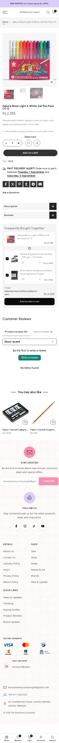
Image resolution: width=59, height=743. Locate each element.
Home (5, 22)
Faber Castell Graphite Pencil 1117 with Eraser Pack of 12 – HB (43, 429)
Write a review (29, 357)
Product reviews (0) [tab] (16, 331)
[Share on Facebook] (5, 184)
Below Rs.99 (38, 569)
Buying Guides (11, 609)
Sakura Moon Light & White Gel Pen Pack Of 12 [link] (33, 237)
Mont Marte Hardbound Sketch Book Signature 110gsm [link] (36, 272)
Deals (34, 563)
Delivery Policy (11, 563)
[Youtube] (42, 526)
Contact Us (9, 557)
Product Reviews (12, 615)
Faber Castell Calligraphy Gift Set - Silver (15, 429)
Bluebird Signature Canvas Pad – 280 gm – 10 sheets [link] (36, 256)
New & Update (39, 582)
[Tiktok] (34, 526)
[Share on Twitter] (12, 184)
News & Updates (12, 597)
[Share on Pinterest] (19, 184)
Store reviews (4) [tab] (43, 331)
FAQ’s (6, 569)
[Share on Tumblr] (26, 184)
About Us (8, 551)
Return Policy (10, 582)
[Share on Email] (40, 184)
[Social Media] (16, 526)
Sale (33, 551)
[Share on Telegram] (33, 184)
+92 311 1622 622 (17, 694)
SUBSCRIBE (48, 481)
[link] (11, 239)
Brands (35, 575)
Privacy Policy (11, 575)
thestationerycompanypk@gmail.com (28, 687)
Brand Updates (11, 621)
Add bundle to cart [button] (29, 301)
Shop (34, 557)
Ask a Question (10, 192)
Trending (8, 603)
